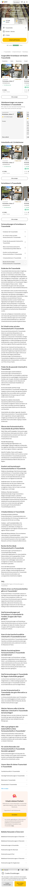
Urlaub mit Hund (16, 51)
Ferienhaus (25, 51)
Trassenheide (7, 51)
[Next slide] (26, 77)
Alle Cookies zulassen (20, 883)
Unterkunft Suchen (14, 40)
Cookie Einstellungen (7, 883)
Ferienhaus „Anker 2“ (8, 81)
